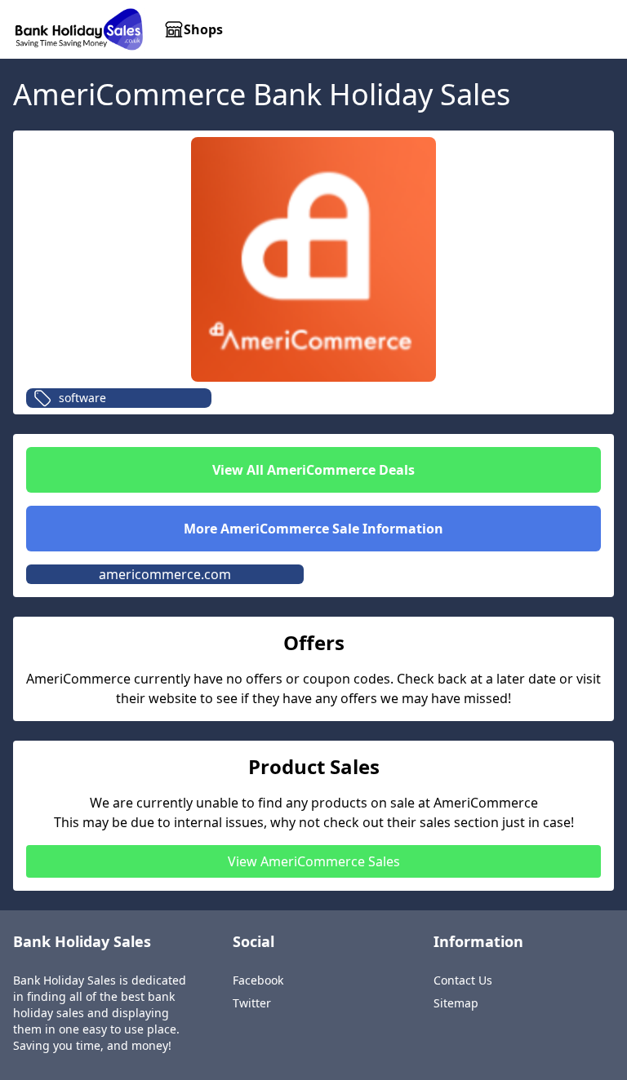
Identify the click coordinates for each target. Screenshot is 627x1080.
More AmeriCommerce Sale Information (313, 529)
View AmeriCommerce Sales (314, 861)
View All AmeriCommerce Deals (313, 470)
